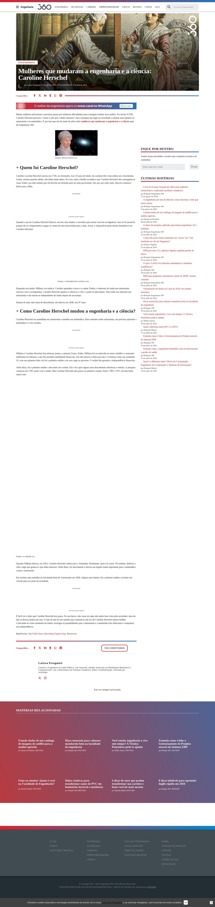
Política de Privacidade (112, 902)
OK (185, 902)
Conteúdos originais (61, 850)
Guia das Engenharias (137, 841)
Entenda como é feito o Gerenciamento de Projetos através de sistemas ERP (175, 743)
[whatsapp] (45, 96)
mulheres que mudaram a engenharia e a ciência (105, 121)
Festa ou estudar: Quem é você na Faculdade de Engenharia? (36, 782)
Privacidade (169, 864)
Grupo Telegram (133, 850)
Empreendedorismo (109, 7)
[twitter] (39, 96)
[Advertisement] (76, 205)
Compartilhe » (22, 96)
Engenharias (61, 7)
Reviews (137, 7)
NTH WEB (152, 887)
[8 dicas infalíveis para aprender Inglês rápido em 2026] (178, 768)
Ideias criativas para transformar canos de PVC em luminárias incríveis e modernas (84, 783)
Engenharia (93, 841)
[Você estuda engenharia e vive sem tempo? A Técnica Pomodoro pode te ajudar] (131, 727)
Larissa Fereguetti (50, 663)
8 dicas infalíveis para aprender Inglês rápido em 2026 (177, 782)
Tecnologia (77, 7)
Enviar (194, 166)
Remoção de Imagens (174, 846)
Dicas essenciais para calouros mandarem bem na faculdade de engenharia (83, 743)
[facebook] (34, 96)
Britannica (72, 633)
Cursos (148, 7)
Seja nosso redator (135, 855)
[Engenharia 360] (36, 7)
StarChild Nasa (35, 633)
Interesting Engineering (55, 633)
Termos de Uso (170, 859)
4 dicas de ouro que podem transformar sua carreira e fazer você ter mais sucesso (128, 783)
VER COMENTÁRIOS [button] (114, 648)
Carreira (91, 7)
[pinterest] (60, 96)
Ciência (126, 7)
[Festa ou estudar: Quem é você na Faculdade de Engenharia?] (37, 768)
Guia (157, 7)
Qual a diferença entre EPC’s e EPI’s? (160, 327)
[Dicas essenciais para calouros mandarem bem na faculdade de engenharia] (84, 727)
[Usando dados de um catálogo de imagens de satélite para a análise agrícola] (37, 727)
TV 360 (52, 841)
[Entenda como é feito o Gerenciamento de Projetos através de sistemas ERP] (178, 727)
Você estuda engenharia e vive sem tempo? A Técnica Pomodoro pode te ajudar (130, 743)
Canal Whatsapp (133, 846)
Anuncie (166, 855)
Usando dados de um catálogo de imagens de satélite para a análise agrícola (36, 743)
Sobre (165, 841)
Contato (166, 850)
